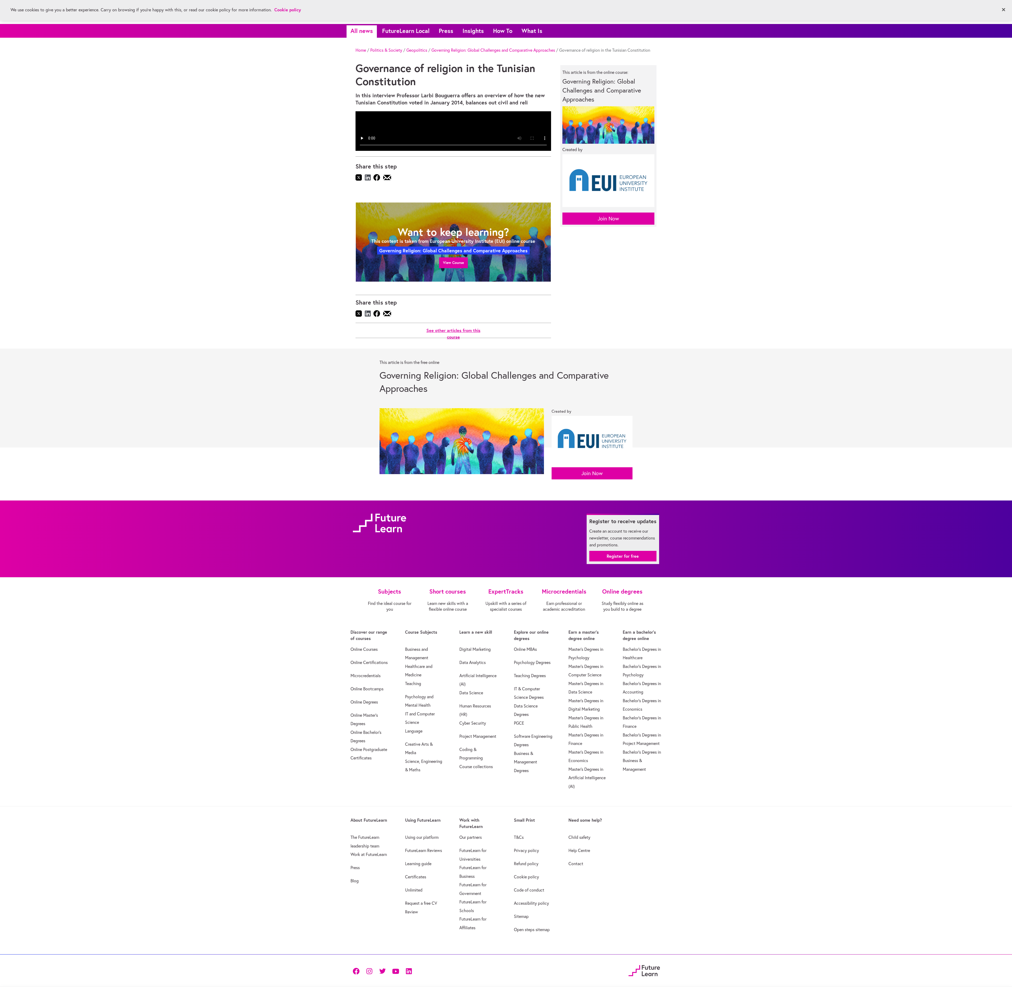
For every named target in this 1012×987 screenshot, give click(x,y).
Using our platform (422, 837)
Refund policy (526, 863)
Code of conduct (529, 890)
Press (446, 31)
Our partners (470, 837)
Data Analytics (472, 662)
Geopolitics (416, 50)
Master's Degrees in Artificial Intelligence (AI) (587, 778)
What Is (532, 31)
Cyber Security (472, 723)
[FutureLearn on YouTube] (395, 970)
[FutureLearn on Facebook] (357, 970)
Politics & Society (386, 50)
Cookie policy (526, 876)
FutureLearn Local (406, 31)
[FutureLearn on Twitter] (382, 970)
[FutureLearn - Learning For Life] (644, 970)
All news (362, 31)
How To (502, 31)
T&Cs (519, 837)
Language (413, 731)
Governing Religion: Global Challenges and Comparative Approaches (493, 50)
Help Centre (579, 850)
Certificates (415, 876)
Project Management (477, 736)
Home (361, 50)
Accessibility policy (531, 903)
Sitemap (521, 916)
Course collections (476, 766)
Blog (355, 880)
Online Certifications (369, 662)
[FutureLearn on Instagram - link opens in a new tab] (369, 970)
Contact (575, 863)
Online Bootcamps (367, 688)
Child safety (579, 837)
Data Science (471, 692)
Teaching (413, 683)
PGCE (519, 723)
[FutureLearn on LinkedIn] (408, 970)
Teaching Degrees (530, 675)
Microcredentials (366, 675)
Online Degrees (364, 702)
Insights (473, 31)
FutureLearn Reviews (423, 850)
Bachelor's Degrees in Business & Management (642, 760)
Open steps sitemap (532, 929)
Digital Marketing (475, 649)
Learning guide (418, 863)
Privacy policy (526, 850)
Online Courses (364, 649)
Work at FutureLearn (369, 854)
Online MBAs (525, 649)
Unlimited (413, 890)
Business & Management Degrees (525, 762)
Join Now (608, 218)
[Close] (1003, 10)
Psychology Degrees (532, 662)
